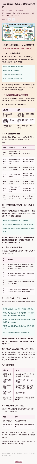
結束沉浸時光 (18, 461)
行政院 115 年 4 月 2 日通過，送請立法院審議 (16, 48)
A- (9, 19)
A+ (13, 19)
